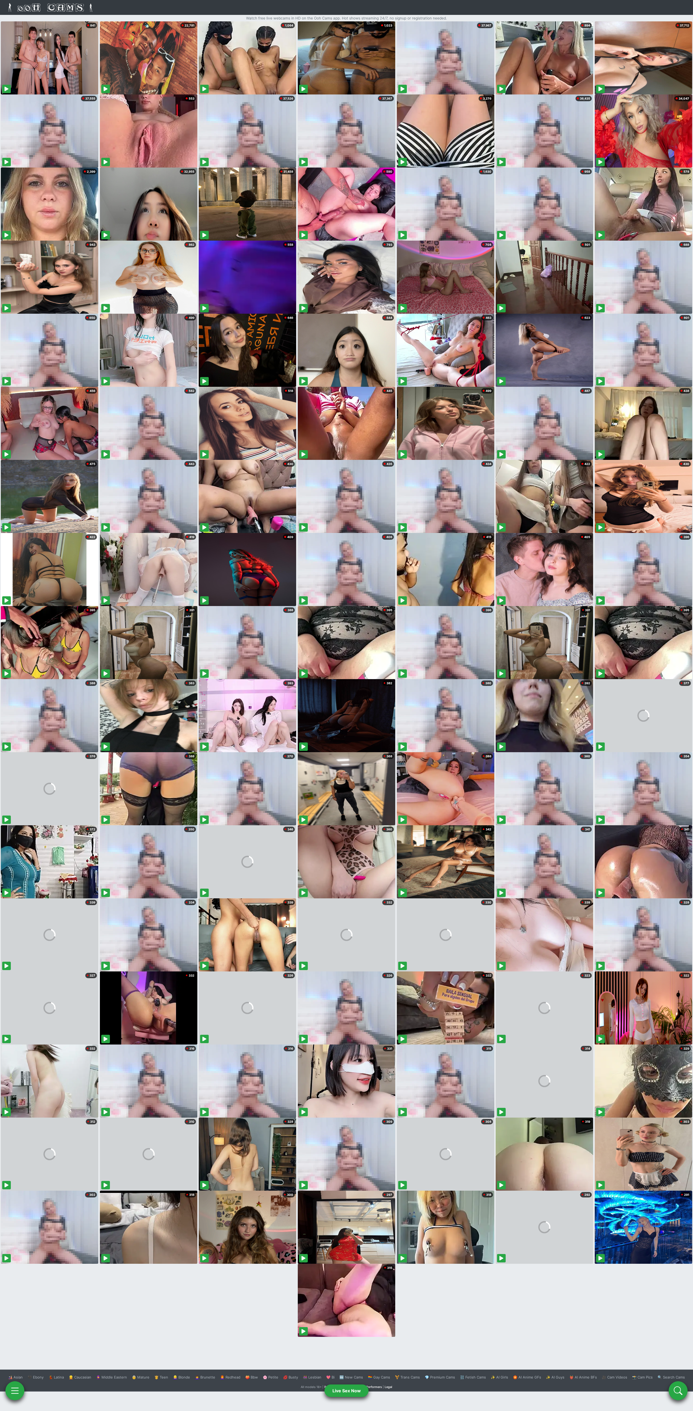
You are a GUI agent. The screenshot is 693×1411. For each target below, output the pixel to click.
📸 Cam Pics (642, 1377)
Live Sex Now (346, 1390)
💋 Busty (290, 1377)
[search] (678, 1390)
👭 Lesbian (312, 1377)
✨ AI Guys (555, 1377)
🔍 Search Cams (671, 1377)
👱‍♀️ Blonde (181, 1377)
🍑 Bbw (251, 1377)
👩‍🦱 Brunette (205, 1377)
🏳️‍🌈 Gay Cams (379, 1377)
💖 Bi (330, 1377)
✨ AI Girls (499, 1377)
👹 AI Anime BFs (583, 1377)
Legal (388, 1387)
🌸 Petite (270, 1377)
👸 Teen (161, 1377)
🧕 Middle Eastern (111, 1377)
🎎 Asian (15, 1377)
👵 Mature (140, 1377)
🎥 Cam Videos (614, 1377)
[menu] (14, 1390)
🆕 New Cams (351, 1377)
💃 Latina (56, 1377)
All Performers (372, 1387)
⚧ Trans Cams (407, 1377)
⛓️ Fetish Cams (473, 1377)
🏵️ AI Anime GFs (527, 1377)
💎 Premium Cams (440, 1377)
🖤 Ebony (36, 1377)
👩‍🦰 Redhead (230, 1377)
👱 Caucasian (80, 1377)
